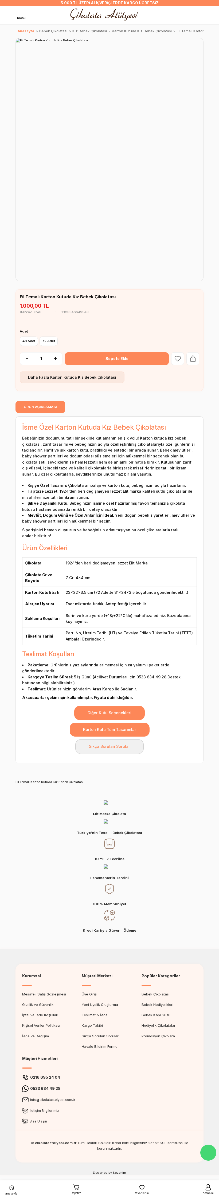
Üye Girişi (89, 994)
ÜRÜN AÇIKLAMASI (40, 407)
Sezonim (119, 1173)
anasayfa (11, 1193)
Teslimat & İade (95, 1015)
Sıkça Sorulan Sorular (109, 746)
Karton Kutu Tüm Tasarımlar (109, 729)
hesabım (208, 1193)
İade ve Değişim (35, 1036)
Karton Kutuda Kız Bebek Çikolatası (83, 377)
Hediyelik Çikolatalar (158, 1025)
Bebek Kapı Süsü (156, 1015)
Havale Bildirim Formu (100, 1046)
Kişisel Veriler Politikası (41, 1025)
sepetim (76, 1193)
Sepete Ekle (116, 358)
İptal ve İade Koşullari (40, 1015)
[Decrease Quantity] (24, 358)
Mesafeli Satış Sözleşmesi (44, 994)
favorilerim (142, 1193)
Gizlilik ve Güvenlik (37, 1004)
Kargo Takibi (92, 1025)
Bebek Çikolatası (156, 994)
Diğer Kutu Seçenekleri (109, 712)
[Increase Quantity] (58, 358)
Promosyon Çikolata (158, 1036)
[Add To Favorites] (177, 358)
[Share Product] (192, 358)
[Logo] (105, 15)
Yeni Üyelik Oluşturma (100, 1004)
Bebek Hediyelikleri (157, 1004)
